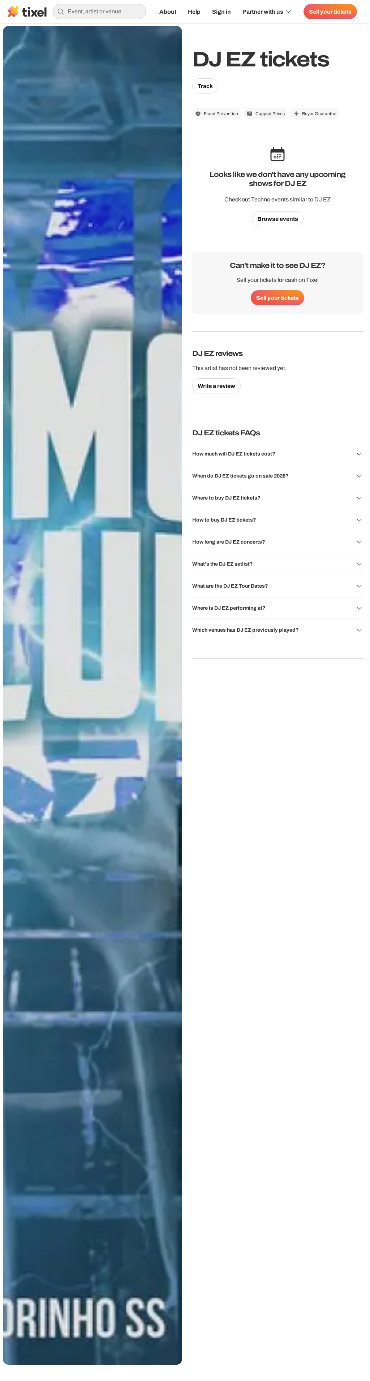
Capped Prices (270, 114)
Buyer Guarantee (319, 114)
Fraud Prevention (221, 114)
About (167, 11)
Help (194, 11)
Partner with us (262, 11)
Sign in (221, 11)
